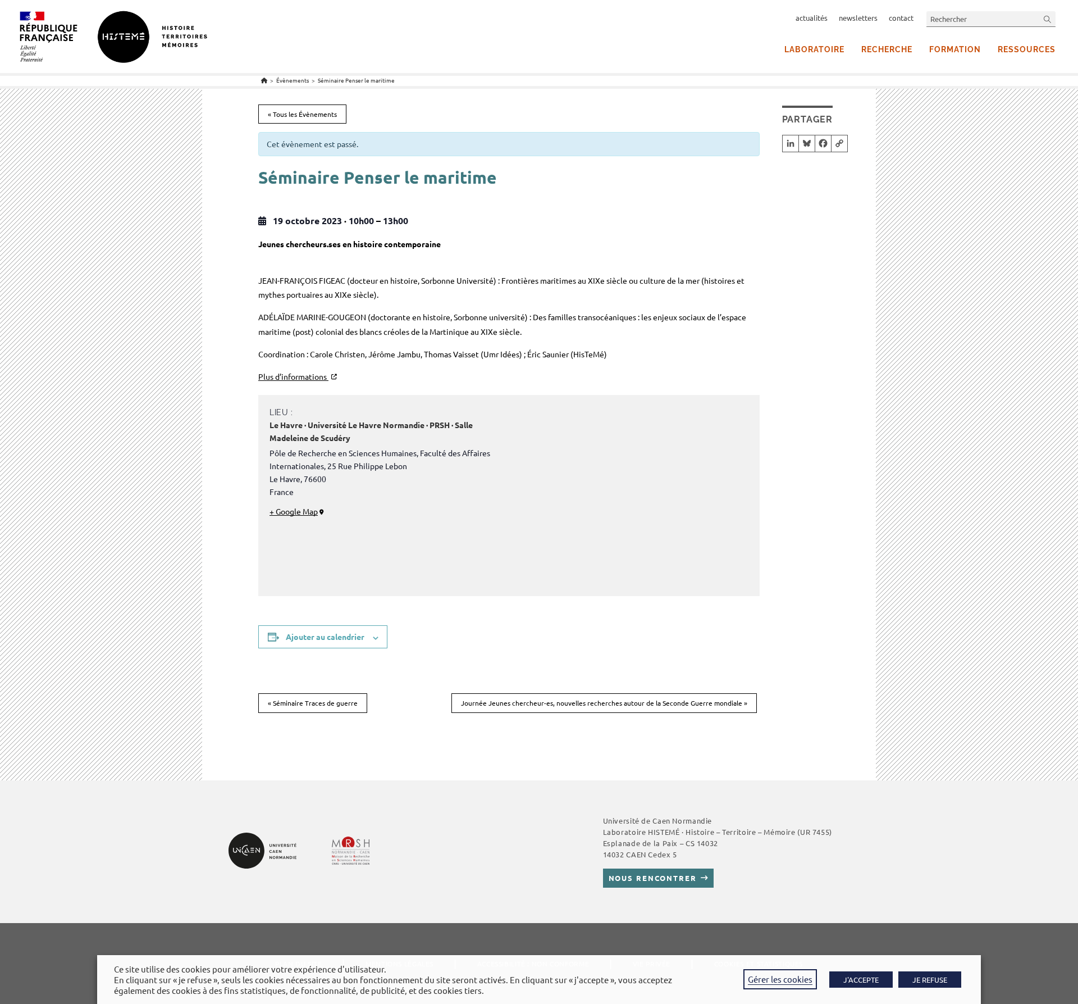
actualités (812, 17)
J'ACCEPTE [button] (861, 979)
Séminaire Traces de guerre (313, 702)
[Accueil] (264, 80)
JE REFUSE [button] (929, 979)
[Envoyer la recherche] (1048, 18)
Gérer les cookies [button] (780, 979)
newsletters (858, 17)
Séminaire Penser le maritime (356, 80)
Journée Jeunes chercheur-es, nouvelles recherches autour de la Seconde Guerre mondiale (604, 702)
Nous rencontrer (653, 878)
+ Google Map (294, 511)
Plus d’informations (293, 376)
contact (901, 17)
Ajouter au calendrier (325, 637)
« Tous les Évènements (302, 114)
